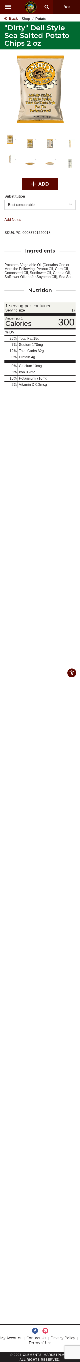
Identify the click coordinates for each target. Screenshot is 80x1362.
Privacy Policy (63, 1338)
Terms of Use (40, 1343)
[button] (10, 139)
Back (13, 18)
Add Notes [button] (12, 219)
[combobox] (40, 205)
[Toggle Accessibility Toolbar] (72, 673)
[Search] (46, 5)
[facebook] (35, 1331)
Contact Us (36, 1338)
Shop (26, 19)
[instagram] (45, 1331)
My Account (11, 1338)
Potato (40, 19)
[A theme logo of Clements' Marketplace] (30, 7)
